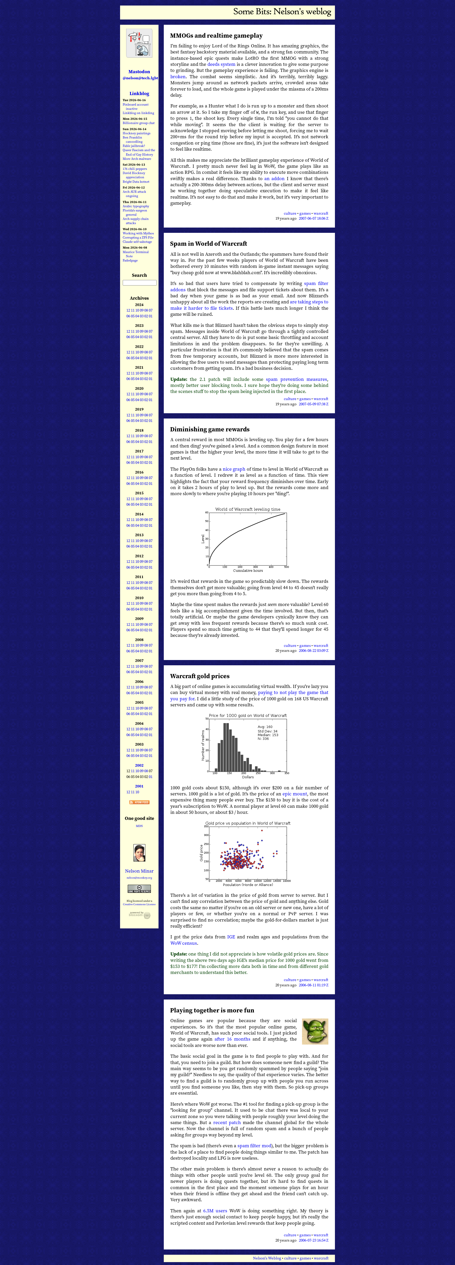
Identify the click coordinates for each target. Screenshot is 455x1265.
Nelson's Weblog (267, 1258)
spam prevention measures (296, 379)
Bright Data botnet (136, 181)
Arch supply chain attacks (136, 220)
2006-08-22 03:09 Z (313, 650)
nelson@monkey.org (139, 878)
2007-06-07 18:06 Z (313, 218)
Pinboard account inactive (136, 106)
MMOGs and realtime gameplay (216, 35)
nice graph (234, 469)
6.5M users (215, 1210)
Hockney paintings (136, 133)
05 (133, 316)
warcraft (321, 213)
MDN (139, 826)
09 (142, 310)
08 (146, 310)
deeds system (221, 64)
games (305, 213)
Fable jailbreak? (134, 146)
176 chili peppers (135, 168)
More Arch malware (137, 158)
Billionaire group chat (139, 123)
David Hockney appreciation (134, 175)
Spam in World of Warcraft (208, 243)
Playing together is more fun (212, 1010)
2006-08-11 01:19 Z (313, 985)
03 (142, 316)
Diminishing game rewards (210, 429)
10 (137, 310)
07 (150, 310)
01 (150, 316)
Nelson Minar (139, 871)
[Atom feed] (139, 802)
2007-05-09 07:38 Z (313, 404)
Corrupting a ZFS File (138, 237)
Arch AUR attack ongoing (134, 193)
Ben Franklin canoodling (132, 139)
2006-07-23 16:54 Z (313, 1240)
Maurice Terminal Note (136, 254)
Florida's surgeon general (135, 212)
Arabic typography (136, 206)
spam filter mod (254, 1145)
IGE (231, 936)
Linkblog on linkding (138, 113)
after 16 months (232, 1039)
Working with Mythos (138, 233)
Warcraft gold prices (200, 676)
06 (128, 316)
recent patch (227, 1122)
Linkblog (139, 93)
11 (133, 310)
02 (146, 316)
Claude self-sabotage (137, 241)
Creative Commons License (139, 904)
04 (137, 316)
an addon (274, 178)
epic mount (295, 793)
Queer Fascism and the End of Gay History (139, 152)
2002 (139, 765)
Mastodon (140, 74)
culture (290, 213)
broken (178, 76)
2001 (139, 786)
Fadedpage (130, 260)
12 (128, 310)
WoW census (183, 943)
